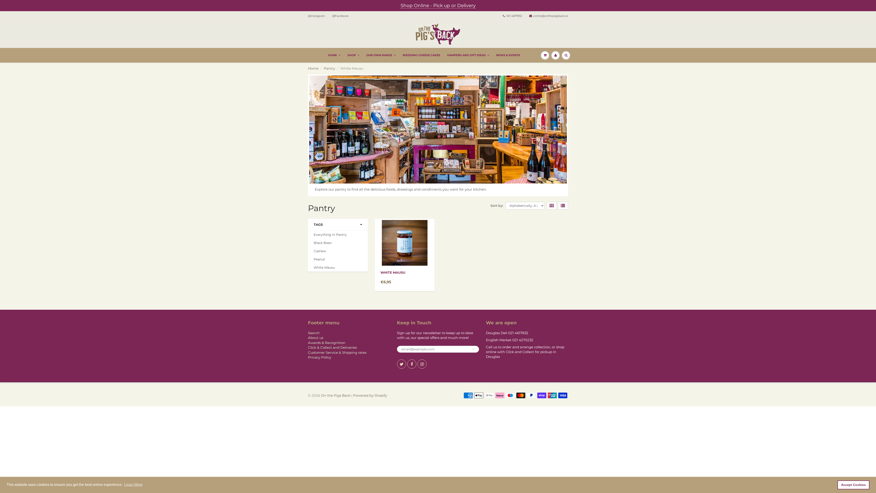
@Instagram (316, 16)
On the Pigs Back (335, 395)
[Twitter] (401, 364)
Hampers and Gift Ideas (466, 55)
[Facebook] (411, 364)
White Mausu (324, 267)
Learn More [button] (133, 485)
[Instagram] (422, 364)
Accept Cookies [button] (853, 485)
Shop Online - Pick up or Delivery (438, 5)
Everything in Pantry (330, 235)
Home (332, 55)
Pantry (329, 68)
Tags (318, 225)
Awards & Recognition (326, 343)
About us (315, 338)
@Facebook (340, 16)
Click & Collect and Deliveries (332, 347)
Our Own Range (379, 55)
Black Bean (323, 243)
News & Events (508, 55)
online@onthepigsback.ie (550, 16)
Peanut (319, 259)
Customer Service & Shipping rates (337, 352)
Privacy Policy (319, 357)
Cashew (320, 251)
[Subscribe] (473, 349)
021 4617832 (514, 16)
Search (314, 333)
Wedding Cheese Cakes (421, 55)
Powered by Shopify (370, 395)
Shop (351, 55)
